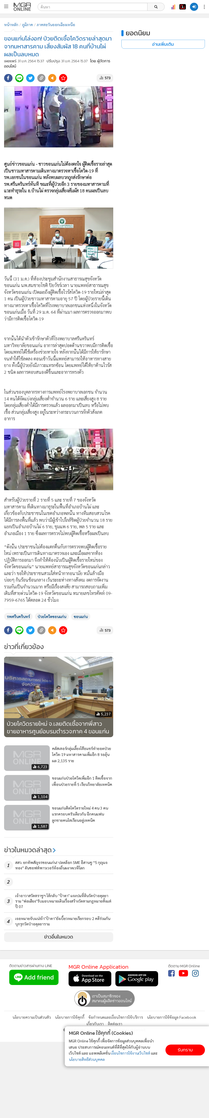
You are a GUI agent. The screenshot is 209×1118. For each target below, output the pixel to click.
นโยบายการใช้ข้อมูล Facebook (171, 1017)
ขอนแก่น (81, 616)
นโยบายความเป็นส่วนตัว (32, 1017)
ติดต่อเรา (115, 1023)
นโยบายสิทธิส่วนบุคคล (87, 1059)
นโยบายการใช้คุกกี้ (69, 1017)
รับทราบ (185, 1049)
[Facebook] (171, 973)
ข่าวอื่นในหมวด (58, 936)
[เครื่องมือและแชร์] (205, 7)
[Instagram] (195, 973)
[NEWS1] (182, 7)
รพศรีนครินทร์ (18, 616)
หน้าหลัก (11, 24)
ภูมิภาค (27, 24)
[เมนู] (6, 6)
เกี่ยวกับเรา (95, 1023)
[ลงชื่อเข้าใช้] (194, 7)
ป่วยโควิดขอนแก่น (52, 616)
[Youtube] (183, 973)
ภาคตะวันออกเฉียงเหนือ (56, 24)
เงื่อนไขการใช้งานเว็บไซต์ (130, 1053)
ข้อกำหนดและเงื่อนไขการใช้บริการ (115, 1017)
